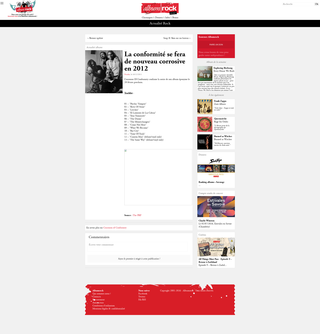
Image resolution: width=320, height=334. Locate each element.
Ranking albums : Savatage (211, 182)
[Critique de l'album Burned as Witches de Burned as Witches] (204, 148)
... (199, 185)
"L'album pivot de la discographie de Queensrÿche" (221, 127)
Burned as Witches (223, 136)
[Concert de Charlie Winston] (216, 216)
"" (216, 85)
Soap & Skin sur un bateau (176, 38)
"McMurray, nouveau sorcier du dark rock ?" (222, 144)
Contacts (96, 296)
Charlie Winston (206, 220)
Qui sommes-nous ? (101, 293)
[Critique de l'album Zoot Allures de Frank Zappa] (204, 113)
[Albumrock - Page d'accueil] (160, 14)
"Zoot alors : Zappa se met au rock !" (224, 109)
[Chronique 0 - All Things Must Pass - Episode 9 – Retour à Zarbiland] (216, 249)
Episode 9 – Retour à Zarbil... (213, 265)
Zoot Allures (220, 104)
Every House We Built (224, 71)
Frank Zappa (220, 101)
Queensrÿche (220, 118)
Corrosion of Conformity (114, 227)
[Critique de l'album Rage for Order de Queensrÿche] (204, 131)
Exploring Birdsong (223, 68)
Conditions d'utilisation (103, 305)
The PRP (137, 215)
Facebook (142, 293)
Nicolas (127, 74)
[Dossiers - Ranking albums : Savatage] (216, 177)
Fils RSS (142, 299)
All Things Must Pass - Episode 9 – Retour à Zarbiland (215, 261)
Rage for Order (221, 121)
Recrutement (98, 299)
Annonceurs (98, 302)
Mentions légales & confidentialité (108, 308)
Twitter (141, 296)
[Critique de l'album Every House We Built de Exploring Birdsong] (204, 80)
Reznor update (96, 38)
